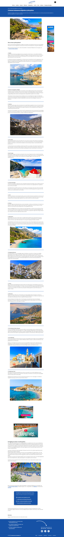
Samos (21, 5)
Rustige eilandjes (48, 5)
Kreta (13, 5)
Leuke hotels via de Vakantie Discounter (24, 499)
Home (9, 8)
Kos (38, 5)
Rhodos (25, 5)
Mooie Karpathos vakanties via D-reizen (24, 503)
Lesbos (17, 5)
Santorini (9, 487)
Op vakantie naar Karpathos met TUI (23, 497)
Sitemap (45, 535)
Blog (36, 535)
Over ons (49, 535)
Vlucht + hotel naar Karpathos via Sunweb (24, 501)
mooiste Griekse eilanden (13, 48)
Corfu (35, 5)
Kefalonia (35, 486)
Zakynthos (30, 5)
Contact (54, 535)
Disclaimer (40, 535)
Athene (41, 5)
